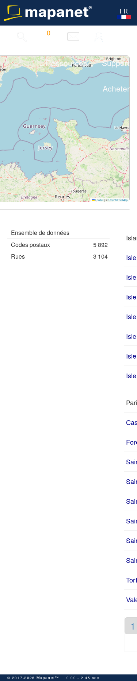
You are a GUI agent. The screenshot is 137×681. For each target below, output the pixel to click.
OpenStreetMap (118, 200)
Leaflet (99, 200)
